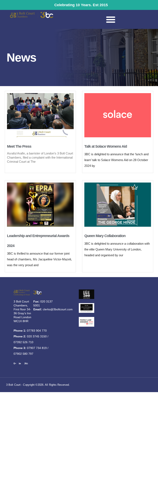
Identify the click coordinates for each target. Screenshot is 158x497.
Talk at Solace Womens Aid (105, 146)
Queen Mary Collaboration (104, 236)
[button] (110, 19)
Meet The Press (19, 146)
